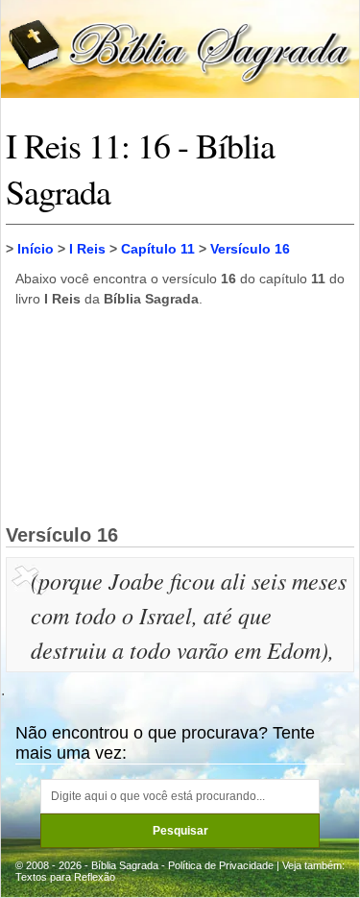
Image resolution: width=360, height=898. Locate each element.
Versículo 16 (250, 248)
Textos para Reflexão (65, 877)
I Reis (87, 248)
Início (35, 248)
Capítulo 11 (158, 248)
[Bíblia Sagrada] (180, 47)
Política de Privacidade (221, 865)
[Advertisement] (180, 415)
